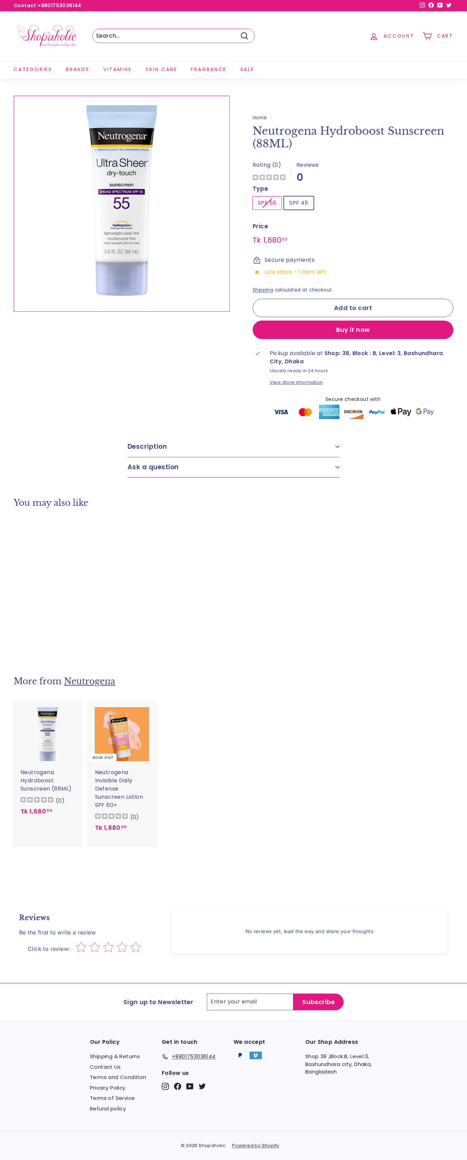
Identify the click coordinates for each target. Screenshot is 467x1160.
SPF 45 (298, 203)
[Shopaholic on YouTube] (190, 1086)
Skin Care (161, 69)
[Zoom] (121, 203)
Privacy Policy (107, 1087)
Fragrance (208, 69)
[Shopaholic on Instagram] (165, 1086)
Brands (78, 69)
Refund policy (108, 1108)
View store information (296, 382)
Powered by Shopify (255, 1145)
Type (260, 189)
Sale (247, 69)
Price (260, 226)
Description (147, 446)
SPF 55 (267, 203)
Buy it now (353, 329)
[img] (269, 178)
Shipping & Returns (115, 1056)
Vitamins (117, 69)
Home (260, 117)
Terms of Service (112, 1098)
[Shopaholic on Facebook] (177, 1086)
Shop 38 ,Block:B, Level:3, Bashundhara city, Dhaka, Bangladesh (338, 1064)
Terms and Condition (118, 1077)
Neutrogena (89, 681)
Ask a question (153, 467)
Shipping (263, 290)
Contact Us (105, 1066)
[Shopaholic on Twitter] (202, 1086)
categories (33, 69)
